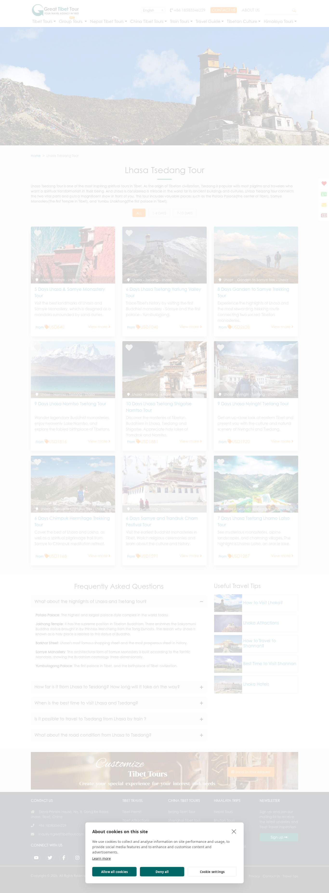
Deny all (162, 872)
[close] (234, 831)
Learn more (101, 858)
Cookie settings (212, 872)
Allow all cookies (114, 872)
